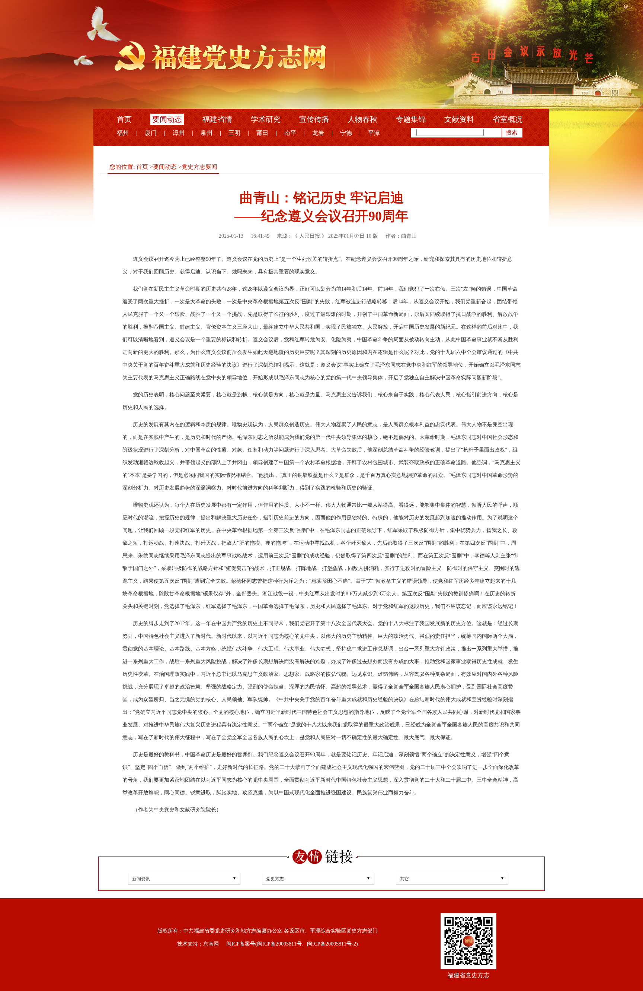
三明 (234, 133)
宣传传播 (314, 119)
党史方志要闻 (199, 167)
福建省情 (217, 119)
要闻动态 (167, 119)
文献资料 (459, 119)
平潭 (374, 133)
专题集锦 (411, 119)
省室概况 (507, 119)
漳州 (179, 133)
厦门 (151, 133)
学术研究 (266, 119)
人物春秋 (362, 119)
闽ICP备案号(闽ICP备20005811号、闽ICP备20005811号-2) (292, 944)
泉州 (206, 133)
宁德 (346, 133)
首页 (124, 119)
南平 (290, 133)
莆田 (262, 133)
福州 (123, 133)
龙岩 (318, 133)
